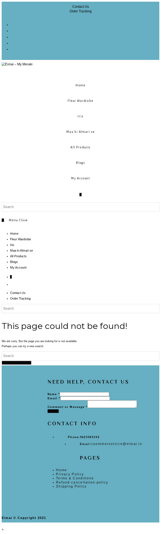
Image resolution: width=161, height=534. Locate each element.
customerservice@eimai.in (116, 444)
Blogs (14, 262)
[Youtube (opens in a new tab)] (12, 48)
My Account (18, 267)
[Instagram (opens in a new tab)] (12, 36)
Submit (53, 411)
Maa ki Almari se (21, 250)
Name (54, 394)
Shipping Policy (71, 486)
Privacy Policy (70, 474)
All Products (18, 256)
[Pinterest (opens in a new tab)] (12, 30)
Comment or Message (67, 407)
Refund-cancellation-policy (82, 482)
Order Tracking (81, 11)
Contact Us (80, 6)
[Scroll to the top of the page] (3, 524)
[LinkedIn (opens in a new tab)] (12, 42)
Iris (12, 245)
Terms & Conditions (75, 478)
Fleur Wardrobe (20, 239)
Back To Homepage (16, 363)
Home (14, 233)
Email (54, 398)
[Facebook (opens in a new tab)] (12, 24)
